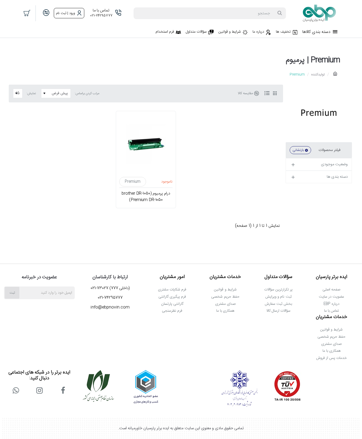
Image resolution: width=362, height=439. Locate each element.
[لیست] (267, 93)
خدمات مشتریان (225, 277)
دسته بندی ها (337, 176)
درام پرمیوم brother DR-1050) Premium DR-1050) (146, 196)
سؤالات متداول (278, 277)
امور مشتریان (172, 277)
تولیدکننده (318, 74)
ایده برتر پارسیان (331, 277)
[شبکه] (275, 93)
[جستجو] (279, 13)
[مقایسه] (46, 13)
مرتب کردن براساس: (87, 93)
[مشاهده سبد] (27, 13)
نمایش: (31, 93)
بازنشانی (298, 150)
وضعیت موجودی (334, 164)
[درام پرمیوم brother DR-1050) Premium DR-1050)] (146, 144)
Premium (133, 182)
